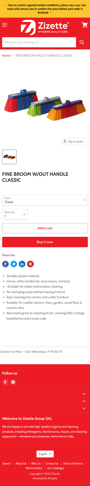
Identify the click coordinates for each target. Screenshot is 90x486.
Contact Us (51, 463)
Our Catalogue (55, 468)
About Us (21, 463)
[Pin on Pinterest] (30, 264)
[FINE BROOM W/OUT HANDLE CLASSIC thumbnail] (9, 157)
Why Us (36, 463)
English (43, 454)
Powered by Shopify (45, 478)
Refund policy (34, 468)
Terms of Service (73, 463)
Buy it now (45, 242)
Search (6, 463)
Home (6, 56)
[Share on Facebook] (5, 264)
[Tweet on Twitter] (13, 264)
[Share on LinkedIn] (22, 264)
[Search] (82, 42)
